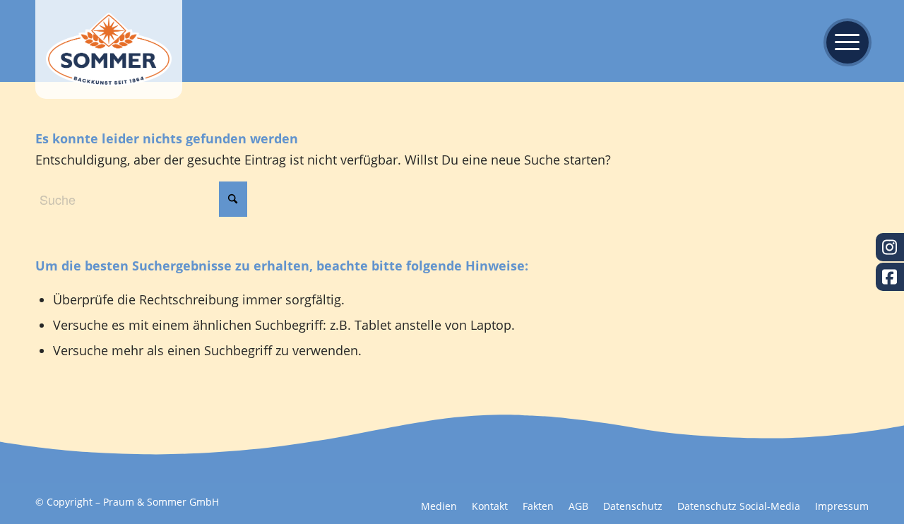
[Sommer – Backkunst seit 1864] (109, 49)
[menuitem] (843, 41)
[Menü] (843, 41)
